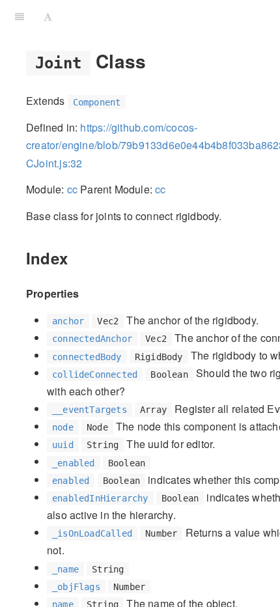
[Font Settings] (48, 16)
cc (72, 189)
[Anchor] (155, 60)
